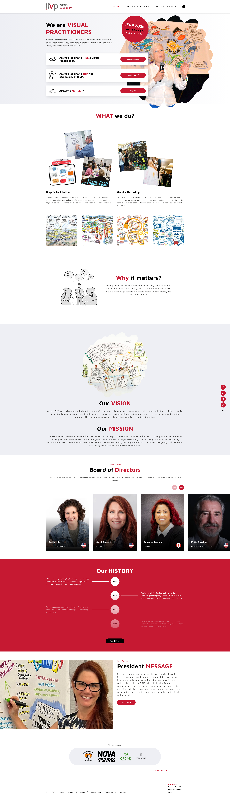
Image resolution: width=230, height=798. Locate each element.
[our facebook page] (223, 387)
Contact (123, 792)
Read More (126, 702)
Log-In (133, 91)
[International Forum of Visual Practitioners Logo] (59, 7)
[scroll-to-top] (223, 410)
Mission (61, 792)
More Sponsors (158, 770)
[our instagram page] (223, 404)
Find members (133, 59)
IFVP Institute (81, 792)
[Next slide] (181, 487)
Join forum (132, 75)
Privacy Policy (96, 792)
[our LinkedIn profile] (223, 393)
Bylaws (70, 792)
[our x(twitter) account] (223, 399)
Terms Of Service (110, 792)
